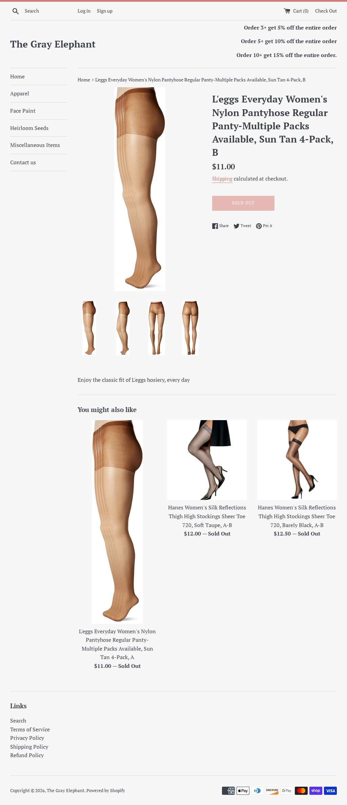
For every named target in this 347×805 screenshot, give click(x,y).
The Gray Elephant (53, 44)
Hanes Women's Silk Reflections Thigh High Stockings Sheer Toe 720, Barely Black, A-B (297, 516)
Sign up (105, 10)
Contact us (23, 162)
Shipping (222, 178)
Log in (84, 10)
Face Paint (23, 110)
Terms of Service (30, 729)
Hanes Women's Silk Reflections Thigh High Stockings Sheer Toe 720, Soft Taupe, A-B (207, 516)
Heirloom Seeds (29, 128)
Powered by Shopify (105, 790)
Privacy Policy (27, 738)
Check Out (326, 10)
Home (17, 76)
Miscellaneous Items (35, 145)
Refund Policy (27, 755)
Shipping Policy (29, 746)
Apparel (19, 93)
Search (18, 720)
